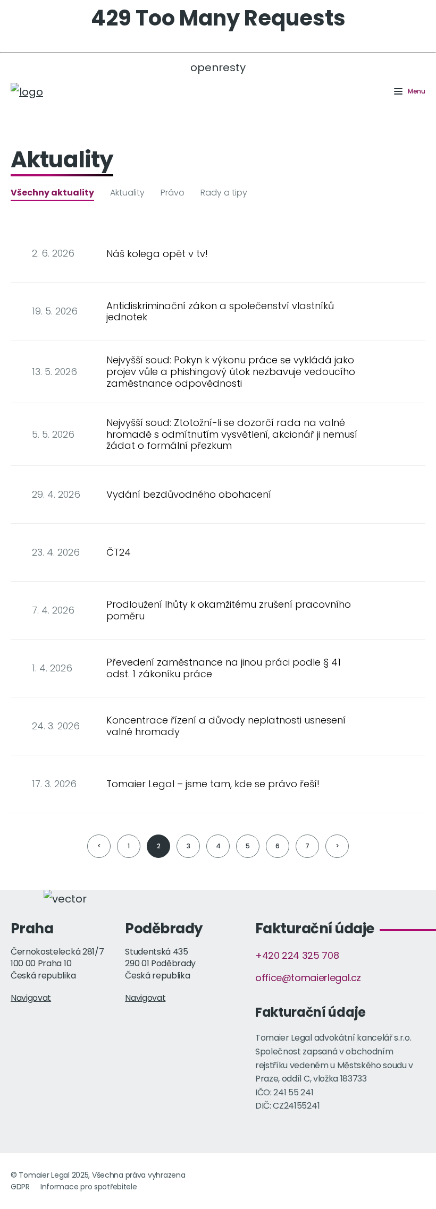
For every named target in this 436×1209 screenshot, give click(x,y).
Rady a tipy (223, 193)
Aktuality (127, 193)
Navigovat (31, 998)
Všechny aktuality (52, 193)
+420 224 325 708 (297, 955)
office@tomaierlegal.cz (308, 977)
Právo (173, 193)
